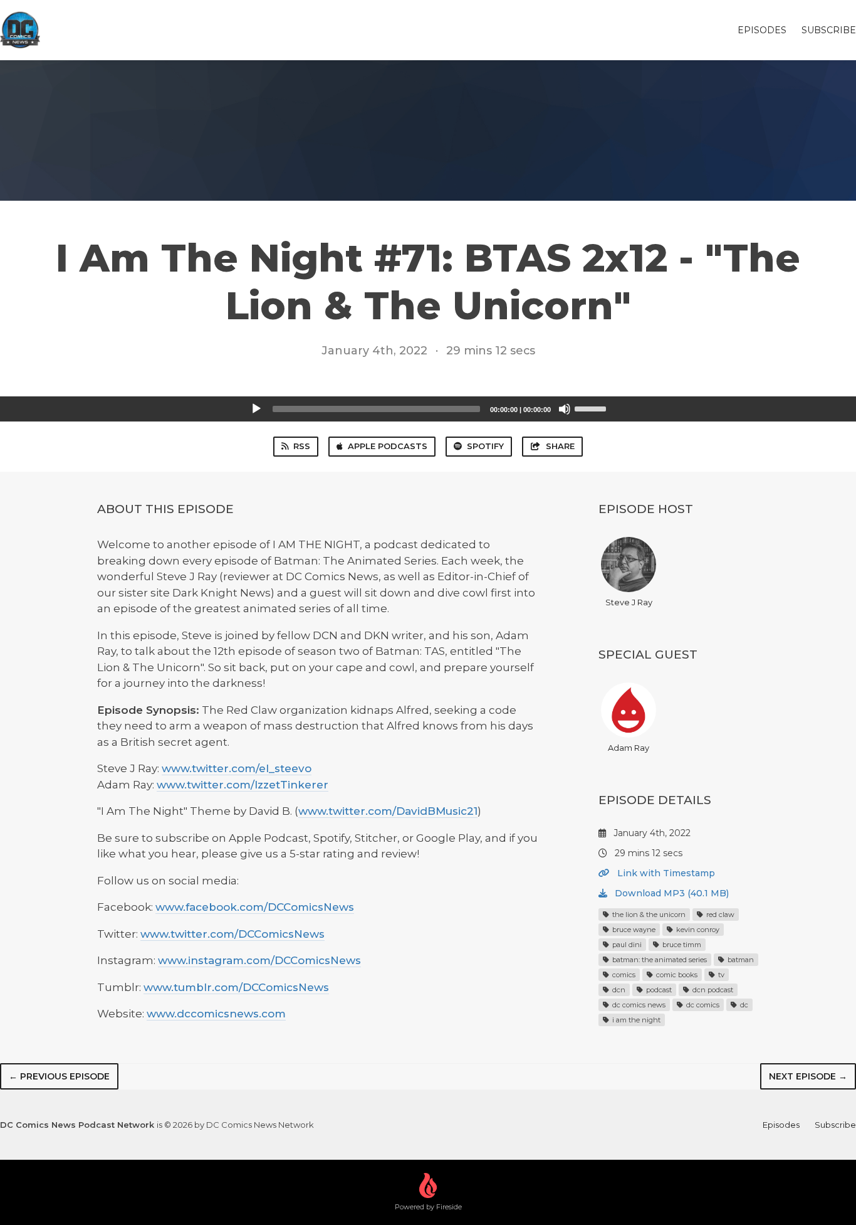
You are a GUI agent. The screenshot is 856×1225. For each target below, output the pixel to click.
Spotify (485, 446)
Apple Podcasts (387, 446)
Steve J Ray (628, 602)
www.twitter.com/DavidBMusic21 (388, 811)
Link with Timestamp (665, 873)
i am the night (635, 1020)
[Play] (256, 409)
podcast (658, 989)
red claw (719, 914)
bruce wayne (632, 929)
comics (622, 974)
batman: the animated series (658, 959)
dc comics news (637, 1004)
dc (743, 1004)
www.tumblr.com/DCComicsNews (236, 987)
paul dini (626, 944)
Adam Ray (628, 748)
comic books (675, 974)
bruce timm (680, 944)
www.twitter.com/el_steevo (236, 768)
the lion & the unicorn (648, 914)
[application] (428, 409)
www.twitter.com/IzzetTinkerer (242, 784)
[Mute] (564, 409)
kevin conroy (696, 929)
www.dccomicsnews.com (216, 1013)
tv (720, 974)
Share (560, 446)
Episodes (762, 30)
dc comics (701, 1004)
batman (740, 959)
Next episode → (808, 1076)
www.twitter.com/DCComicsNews (232, 934)
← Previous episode (59, 1076)
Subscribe (828, 30)
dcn (617, 989)
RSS (301, 446)
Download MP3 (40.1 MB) (670, 893)
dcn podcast (712, 989)
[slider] (592, 407)
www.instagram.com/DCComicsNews (259, 960)
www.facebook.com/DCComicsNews (254, 907)
